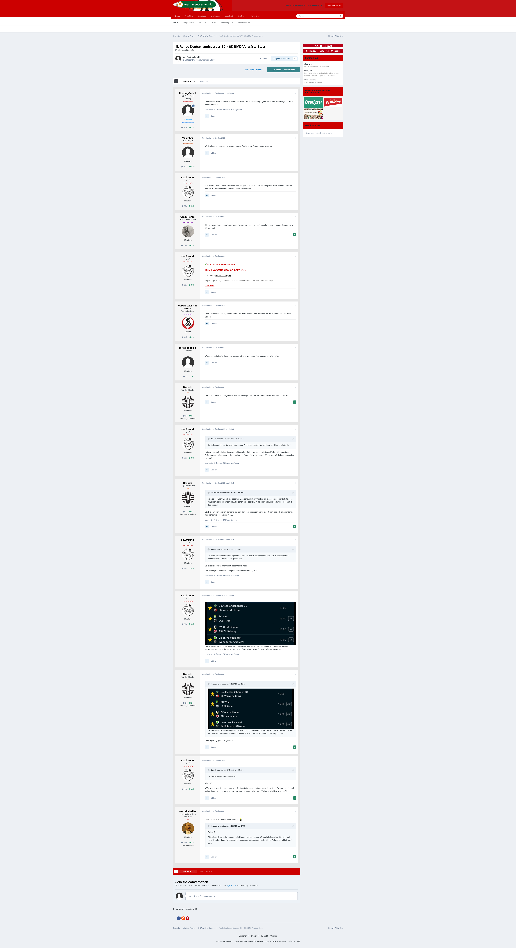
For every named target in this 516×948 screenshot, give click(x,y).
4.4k (185, 842)
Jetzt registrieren (334, 5)
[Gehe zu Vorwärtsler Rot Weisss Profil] (188, 323)
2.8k (193, 842)
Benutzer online (244, 22)
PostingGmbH (193, 57)
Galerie (213, 22)
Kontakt (264, 935)
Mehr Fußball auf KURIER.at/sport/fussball (323, 50)
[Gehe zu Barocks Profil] (188, 402)
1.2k (185, 337)
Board (177, 16)
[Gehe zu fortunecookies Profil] (188, 362)
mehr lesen (209, 285)
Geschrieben (213, 93)
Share (264, 58)
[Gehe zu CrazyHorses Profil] (188, 231)
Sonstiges (202, 16)
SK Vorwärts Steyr (206, 59)
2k (186, 415)
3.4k (193, 127)
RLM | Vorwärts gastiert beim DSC (225, 270)
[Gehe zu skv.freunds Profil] (188, 192)
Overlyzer (241, 16)
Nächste (187, 81)
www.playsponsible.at (286, 941)
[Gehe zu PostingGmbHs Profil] (178, 59)
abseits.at (229, 16)
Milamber (187, 138)
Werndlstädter (187, 811)
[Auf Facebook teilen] (179, 918)
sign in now (231, 885)
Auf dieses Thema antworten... (203, 896)
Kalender (202, 22)
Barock (187, 387)
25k (185, 206)
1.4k (185, 245)
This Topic (330, 16)
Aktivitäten (189, 16)
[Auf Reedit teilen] (183, 918)
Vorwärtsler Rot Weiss (187, 307)
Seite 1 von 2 (205, 81)
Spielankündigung (223, 275)
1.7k (193, 166)
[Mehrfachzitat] (207, 116)
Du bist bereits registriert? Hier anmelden (303, 5)
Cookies (273, 935)
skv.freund (187, 177)
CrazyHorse (187, 216)
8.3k (185, 127)
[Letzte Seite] (195, 81)
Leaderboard (215, 16)
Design (254, 935)
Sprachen (243, 935)
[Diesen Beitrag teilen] (295, 93)
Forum (176, 22)
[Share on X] (174, 918)
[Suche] (340, 16)
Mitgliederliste (188, 22)
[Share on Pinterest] (187, 918)
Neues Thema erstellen (254, 69)
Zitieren (214, 116)
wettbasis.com (310, 79)
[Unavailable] (250, 623)
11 (186, 376)
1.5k (193, 245)
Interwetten (254, 16)
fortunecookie (187, 347)
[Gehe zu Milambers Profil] (188, 153)
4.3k (192, 206)
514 (192, 337)
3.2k (185, 166)
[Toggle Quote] (209, 439)
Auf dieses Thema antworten (284, 69)
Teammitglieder (227, 22)
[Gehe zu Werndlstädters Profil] (188, 828)
